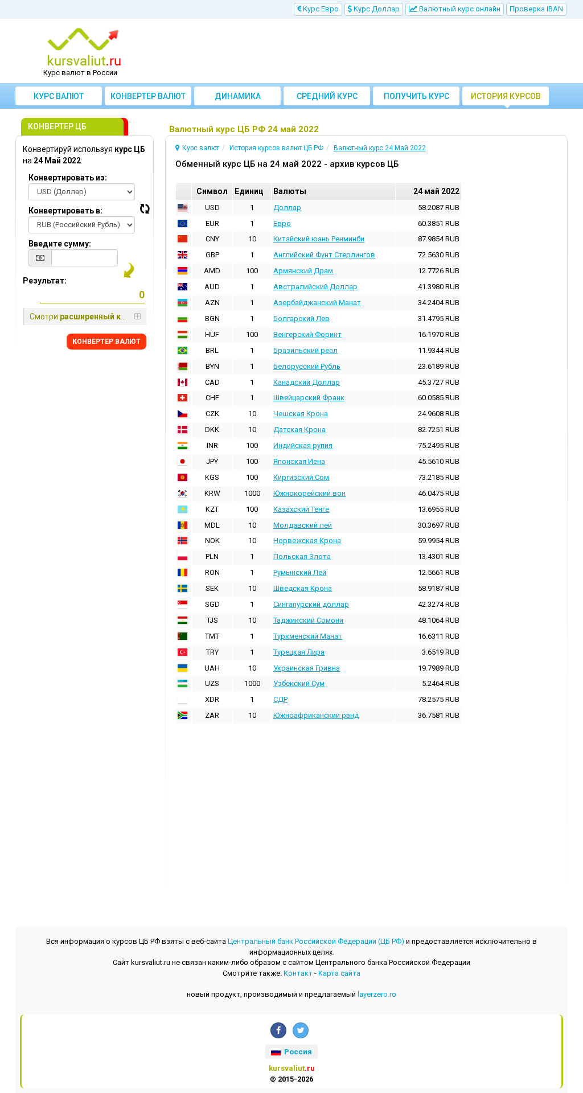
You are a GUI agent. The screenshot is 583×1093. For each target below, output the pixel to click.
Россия (297, 1051)
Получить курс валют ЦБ (416, 98)
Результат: (45, 280)
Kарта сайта (339, 973)
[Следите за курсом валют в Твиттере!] (301, 1030)
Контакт (298, 973)
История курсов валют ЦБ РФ (506, 98)
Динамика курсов (238, 98)
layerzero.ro (377, 994)
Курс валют (59, 96)
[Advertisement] (361, 51)
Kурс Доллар (376, 9)
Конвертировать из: (67, 177)
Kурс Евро (320, 9)
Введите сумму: (59, 243)
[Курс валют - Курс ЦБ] (84, 47)
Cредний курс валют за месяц (327, 98)
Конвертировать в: (65, 210)
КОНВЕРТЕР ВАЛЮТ (106, 342)
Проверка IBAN (536, 9)
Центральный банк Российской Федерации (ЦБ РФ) (316, 941)
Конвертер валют (148, 96)
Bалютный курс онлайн (458, 9)
